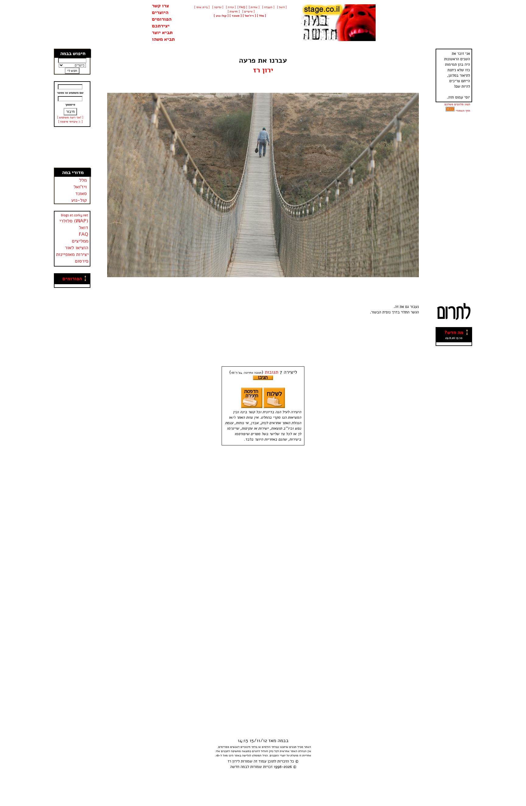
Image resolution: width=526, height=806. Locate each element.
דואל (83, 227)
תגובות (271, 372)
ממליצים (80, 241)
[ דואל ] (281, 7)
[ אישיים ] (247, 11)
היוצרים (160, 12)
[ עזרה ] (230, 7)
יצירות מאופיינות (72, 254)
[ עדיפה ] (217, 7)
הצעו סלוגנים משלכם (457, 104)
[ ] (221, 16)
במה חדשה (238, 766)
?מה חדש (453, 332)
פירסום (81, 261)
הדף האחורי (463, 111)
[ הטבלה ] (267, 7)
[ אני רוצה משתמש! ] (70, 117)
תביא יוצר (162, 32)
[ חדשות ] (233, 11)
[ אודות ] (254, 7)
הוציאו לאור (76, 247)
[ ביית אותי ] (201, 7)
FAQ (83, 234)
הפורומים (161, 19)
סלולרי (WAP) (73, 221)
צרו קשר (160, 5)
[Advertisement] (72, 147)
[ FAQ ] (242, 7)
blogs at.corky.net (74, 215)
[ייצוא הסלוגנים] (450, 111)
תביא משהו (163, 39)
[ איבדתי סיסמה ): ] (70, 122)
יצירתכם (161, 26)
